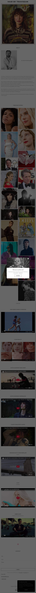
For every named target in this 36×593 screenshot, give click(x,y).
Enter (18, 275)
